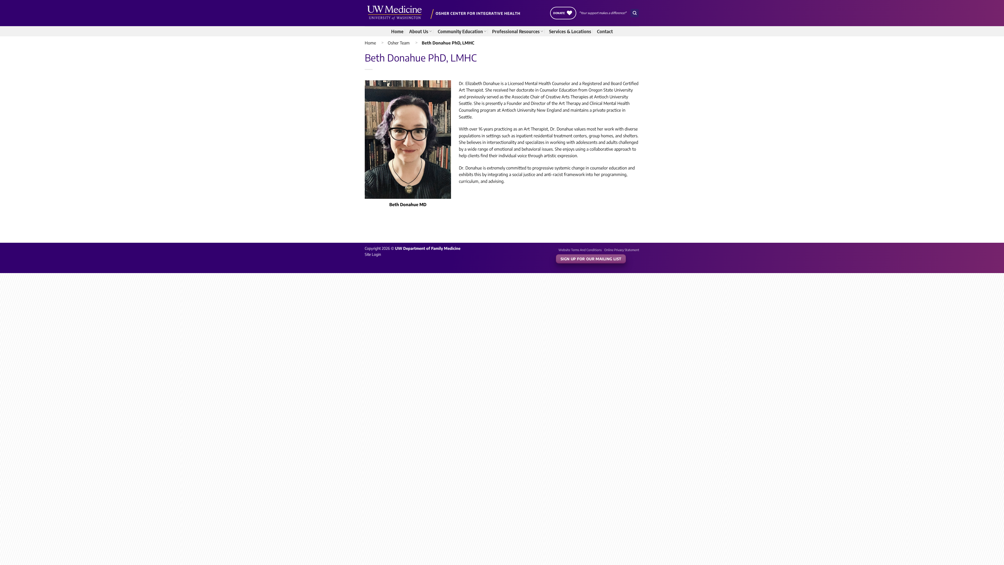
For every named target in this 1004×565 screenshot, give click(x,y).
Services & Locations (570, 31)
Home (397, 31)
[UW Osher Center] (445, 13)
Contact (605, 31)
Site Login (373, 254)
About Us (418, 31)
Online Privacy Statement (621, 250)
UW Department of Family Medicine (427, 248)
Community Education (460, 31)
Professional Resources (516, 31)
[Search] (634, 13)
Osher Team (399, 43)
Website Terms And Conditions (580, 250)
